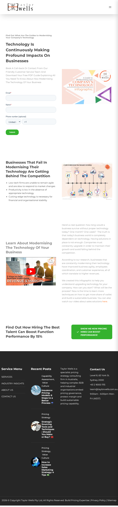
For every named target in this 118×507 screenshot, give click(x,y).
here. (105, 301)
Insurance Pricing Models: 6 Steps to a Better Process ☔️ (48, 396)
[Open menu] (110, 7)
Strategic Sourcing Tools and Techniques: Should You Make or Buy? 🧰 (48, 429)
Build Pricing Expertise (77, 500)
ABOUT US (7, 390)
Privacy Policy (98, 500)
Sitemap (111, 500)
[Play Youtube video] (31, 271)
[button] (91, 332)
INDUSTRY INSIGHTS (12, 383)
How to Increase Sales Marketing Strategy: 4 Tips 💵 (48, 468)
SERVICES (6, 377)
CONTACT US (8, 396)
